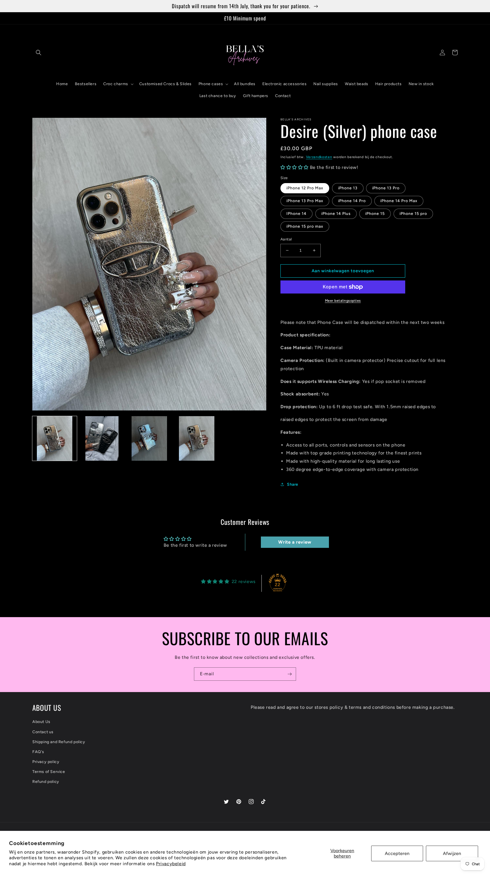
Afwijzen (452, 853)
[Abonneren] (289, 674)
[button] (38, 52)
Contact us (43, 732)
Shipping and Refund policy (58, 741)
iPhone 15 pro (413, 213)
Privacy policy (45, 761)
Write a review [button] (294, 542)
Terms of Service (48, 771)
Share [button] (292, 484)
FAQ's (38, 751)
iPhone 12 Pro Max (304, 188)
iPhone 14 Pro (352, 200)
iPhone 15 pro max (304, 226)
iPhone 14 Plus (336, 213)
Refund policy (45, 781)
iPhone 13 (348, 188)
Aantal (286, 239)
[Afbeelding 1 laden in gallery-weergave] (54, 438)
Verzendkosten (319, 157)
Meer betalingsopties (343, 301)
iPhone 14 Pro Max (398, 200)
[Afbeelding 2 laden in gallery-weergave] (102, 438)
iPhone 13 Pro (386, 188)
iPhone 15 (375, 213)
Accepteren (397, 853)
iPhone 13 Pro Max (304, 200)
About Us (41, 721)
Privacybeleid (171, 863)
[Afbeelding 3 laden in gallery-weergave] (149, 438)
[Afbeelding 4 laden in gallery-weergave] (196, 438)
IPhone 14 (296, 213)
